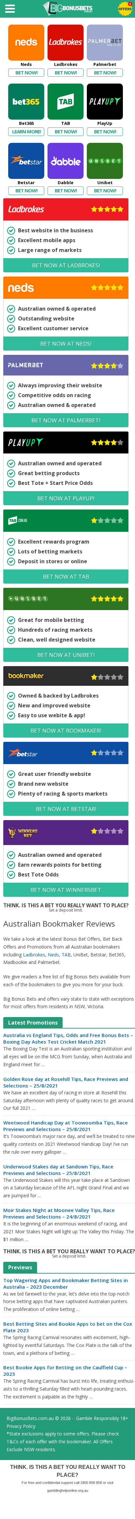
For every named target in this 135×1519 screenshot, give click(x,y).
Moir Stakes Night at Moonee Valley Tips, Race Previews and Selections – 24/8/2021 (59, 1213)
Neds (53, 955)
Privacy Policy (21, 1426)
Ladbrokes (34, 955)
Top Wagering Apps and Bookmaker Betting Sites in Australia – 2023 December (65, 1283)
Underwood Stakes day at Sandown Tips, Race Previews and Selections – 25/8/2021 (58, 1169)
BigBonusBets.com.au (30, 1418)
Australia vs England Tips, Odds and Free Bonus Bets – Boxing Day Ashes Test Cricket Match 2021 (68, 1038)
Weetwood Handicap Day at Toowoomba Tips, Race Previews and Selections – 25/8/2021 (65, 1125)
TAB (66, 955)
